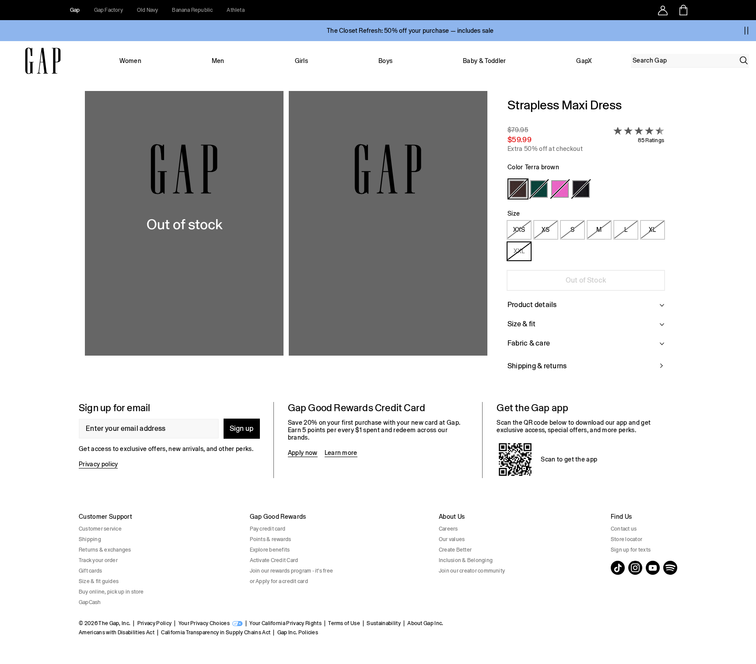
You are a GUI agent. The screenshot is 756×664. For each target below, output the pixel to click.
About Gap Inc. (425, 623)
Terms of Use (344, 623)
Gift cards (90, 571)
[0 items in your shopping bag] (683, 10)
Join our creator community (472, 571)
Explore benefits (270, 550)
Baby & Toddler (484, 60)
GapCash (90, 602)
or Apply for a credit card (279, 581)
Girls (301, 60)
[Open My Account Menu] (663, 10)
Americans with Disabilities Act (116, 632)
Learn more (341, 452)
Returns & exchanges (105, 550)
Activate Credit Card (274, 560)
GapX (584, 60)
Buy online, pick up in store (111, 592)
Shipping (90, 539)
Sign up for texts (631, 550)
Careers (448, 529)
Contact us (624, 529)
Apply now (303, 452)
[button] (286, 239)
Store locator (626, 539)
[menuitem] (130, 60)
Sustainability (383, 623)
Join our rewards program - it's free (291, 571)
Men (218, 60)
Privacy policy (98, 464)
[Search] (743, 60)
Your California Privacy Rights (285, 623)
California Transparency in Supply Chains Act (215, 632)
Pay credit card (268, 529)
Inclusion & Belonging (466, 560)
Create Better (455, 550)
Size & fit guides (99, 581)
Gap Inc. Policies (297, 632)
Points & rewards (270, 539)
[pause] (746, 30)
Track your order (98, 560)
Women (130, 60)
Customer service (100, 529)
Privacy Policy (154, 623)
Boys (385, 60)
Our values (452, 539)
